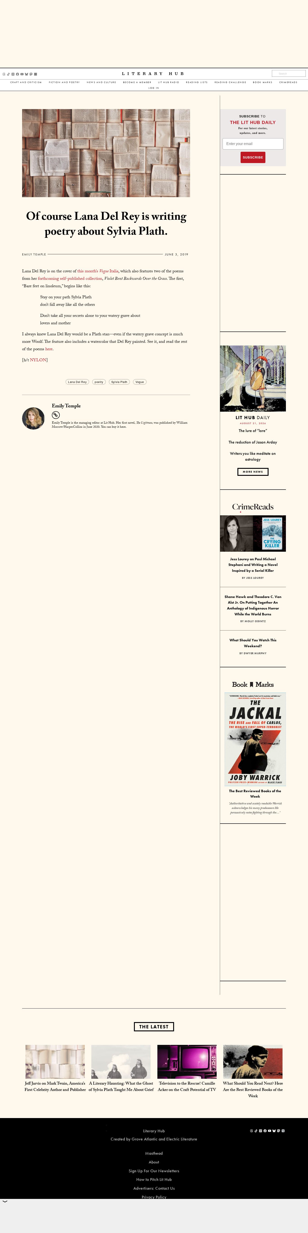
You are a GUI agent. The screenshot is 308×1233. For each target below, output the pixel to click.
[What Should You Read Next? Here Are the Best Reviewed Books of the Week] (253, 1074)
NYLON (38, 360)
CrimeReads (288, 82)
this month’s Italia (97, 271)
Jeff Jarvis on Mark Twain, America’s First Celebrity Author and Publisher (55, 1087)
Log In (154, 87)
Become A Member (137, 82)
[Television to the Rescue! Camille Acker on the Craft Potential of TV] (187, 1074)
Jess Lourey (255, 578)
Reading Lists (197, 82)
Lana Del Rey (77, 382)
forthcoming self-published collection (70, 279)
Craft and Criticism (26, 82)
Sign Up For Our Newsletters (154, 1170)
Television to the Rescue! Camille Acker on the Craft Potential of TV (187, 1087)
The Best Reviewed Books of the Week (255, 794)
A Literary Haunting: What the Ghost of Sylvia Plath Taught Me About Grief (121, 1087)
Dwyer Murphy (255, 653)
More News (253, 472)
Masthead (154, 1153)
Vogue (140, 382)
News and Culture (101, 82)
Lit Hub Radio (168, 82)
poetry (99, 382)
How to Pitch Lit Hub (154, 1179)
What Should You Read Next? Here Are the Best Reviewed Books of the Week (253, 1090)
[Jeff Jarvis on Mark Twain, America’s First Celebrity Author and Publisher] (55, 1074)
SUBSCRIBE (253, 157)
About (154, 1162)
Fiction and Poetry (64, 82)
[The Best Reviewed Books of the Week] (255, 740)
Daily (253, 417)
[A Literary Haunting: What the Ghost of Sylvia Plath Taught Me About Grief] (121, 1074)
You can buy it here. (113, 427)
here (49, 349)
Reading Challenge (230, 82)
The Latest (154, 1026)
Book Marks (263, 82)
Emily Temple (34, 254)
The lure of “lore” (253, 430)
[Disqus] (106, 489)
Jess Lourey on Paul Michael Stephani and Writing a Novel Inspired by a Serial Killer (253, 565)
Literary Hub (154, 74)
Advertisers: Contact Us (154, 1188)
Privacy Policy (154, 1197)
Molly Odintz (255, 621)
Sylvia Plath (119, 382)
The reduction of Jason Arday (253, 442)
